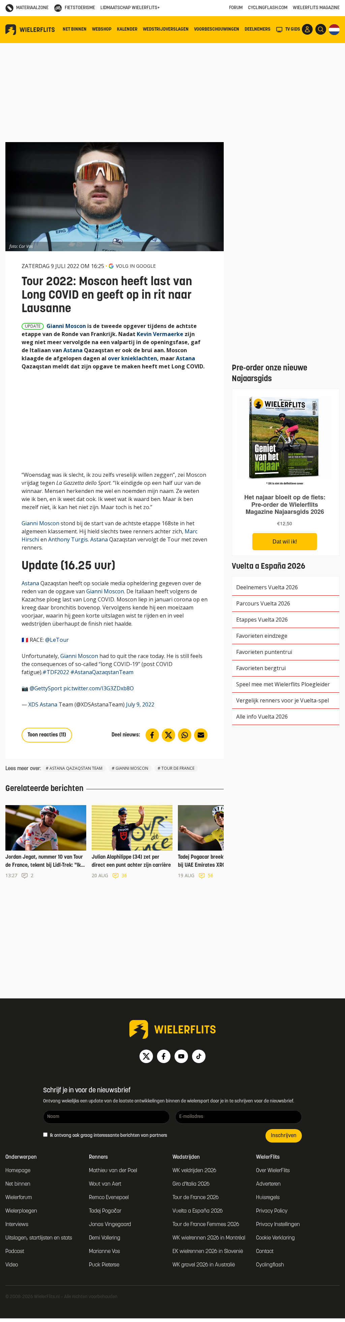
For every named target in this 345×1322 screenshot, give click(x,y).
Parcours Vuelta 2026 (263, 603)
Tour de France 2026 (195, 1197)
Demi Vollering (104, 1238)
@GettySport (46, 688)
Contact (265, 1251)
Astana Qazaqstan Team (76, 768)
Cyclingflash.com (267, 7)
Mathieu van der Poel (113, 1171)
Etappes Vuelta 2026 (262, 619)
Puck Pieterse (104, 1265)
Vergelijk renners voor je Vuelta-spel (282, 700)
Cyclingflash (270, 1265)
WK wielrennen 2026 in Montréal (208, 1238)
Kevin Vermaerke (160, 334)
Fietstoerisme (80, 7)
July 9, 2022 (140, 704)
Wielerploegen (21, 1211)
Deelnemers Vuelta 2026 (267, 587)
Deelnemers (258, 29)
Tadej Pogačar (105, 1211)
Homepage (17, 1171)
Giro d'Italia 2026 (191, 1184)
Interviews (16, 1224)
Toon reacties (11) (47, 735)
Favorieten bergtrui (261, 668)
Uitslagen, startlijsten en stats (38, 1238)
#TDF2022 (55, 672)
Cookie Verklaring (275, 1238)
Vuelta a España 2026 (197, 1211)
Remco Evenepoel (109, 1197)
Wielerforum (18, 1197)
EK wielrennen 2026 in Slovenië (207, 1251)
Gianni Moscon (66, 326)
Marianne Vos (104, 1251)
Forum (236, 7)
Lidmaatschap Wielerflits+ (130, 7)
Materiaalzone (32, 7)
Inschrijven (283, 1135)
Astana (73, 350)
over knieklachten (132, 358)
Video (11, 1265)
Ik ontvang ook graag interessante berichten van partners (108, 1135)
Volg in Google (136, 266)
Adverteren (268, 1184)
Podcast (14, 1251)
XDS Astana (42, 704)
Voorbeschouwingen (216, 29)
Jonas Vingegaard (110, 1224)
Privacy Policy (271, 1211)
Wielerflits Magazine (316, 7)
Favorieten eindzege (261, 635)
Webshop (102, 29)
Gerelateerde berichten (44, 789)
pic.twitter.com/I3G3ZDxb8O (98, 688)
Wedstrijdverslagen (166, 29)
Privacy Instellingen (278, 1224)
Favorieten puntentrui (264, 652)
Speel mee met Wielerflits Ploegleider (283, 684)
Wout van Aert (105, 1184)
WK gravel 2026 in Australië (203, 1265)
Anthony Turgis (68, 539)
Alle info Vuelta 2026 (262, 716)
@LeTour (57, 639)
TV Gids (292, 29)
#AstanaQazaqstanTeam (101, 672)
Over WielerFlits (273, 1171)
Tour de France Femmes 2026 (205, 1224)
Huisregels (268, 1197)
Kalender (127, 29)
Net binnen (75, 29)
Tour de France (177, 768)
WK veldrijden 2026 (194, 1171)
